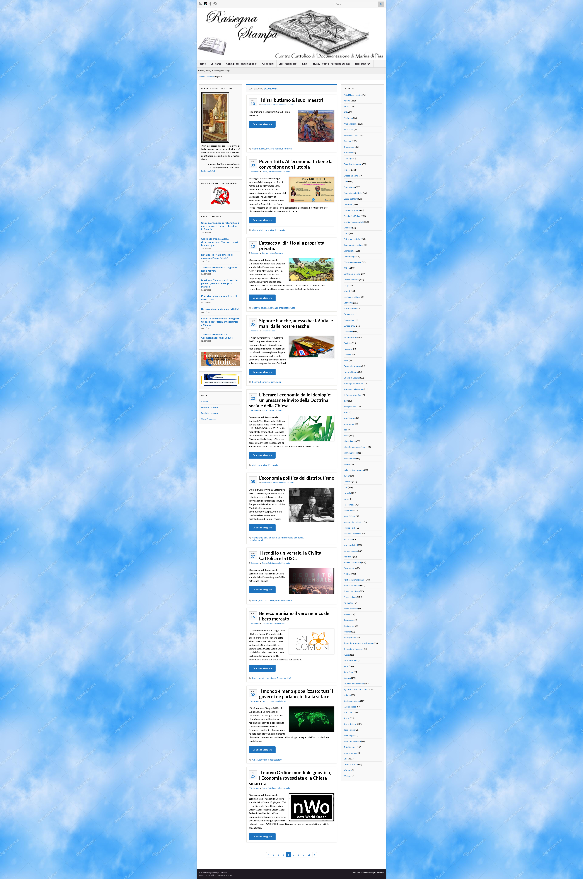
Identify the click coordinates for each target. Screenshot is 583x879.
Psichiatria (348, 602)
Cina (263, 701)
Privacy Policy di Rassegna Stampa (331, 63)
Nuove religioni (351, 545)
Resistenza (349, 626)
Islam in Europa (351, 452)
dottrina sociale (273, 148)
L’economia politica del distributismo (296, 478)
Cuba (346, 233)
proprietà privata (287, 308)
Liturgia (347, 493)
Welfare (347, 776)
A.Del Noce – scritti (353, 95)
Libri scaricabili (287, 63)
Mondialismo (280, 701)
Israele (347, 464)
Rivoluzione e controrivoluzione (358, 643)
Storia (346, 718)
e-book (347, 291)
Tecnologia (349, 735)
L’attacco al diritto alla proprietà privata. (291, 245)
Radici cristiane (351, 608)
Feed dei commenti (210, 413)
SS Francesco (350, 706)
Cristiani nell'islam (352, 216)
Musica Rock (349, 527)
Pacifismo (348, 556)
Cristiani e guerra (352, 210)
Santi (346, 666)
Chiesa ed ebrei (351, 175)
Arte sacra (348, 129)
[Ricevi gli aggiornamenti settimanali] (215, 3)
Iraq (345, 429)
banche (255, 382)
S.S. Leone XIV (350, 660)
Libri (283, 623)
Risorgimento (350, 637)
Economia (210, 76)
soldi (278, 382)
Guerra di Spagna (352, 377)
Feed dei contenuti (210, 407)
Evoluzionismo (350, 337)
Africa (346, 106)
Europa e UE (349, 325)
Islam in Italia (350, 458)
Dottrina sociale (278, 105)
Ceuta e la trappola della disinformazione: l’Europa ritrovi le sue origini (219, 242)
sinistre (347, 695)
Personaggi (349, 568)
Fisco (273, 331)
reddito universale (284, 600)
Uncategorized (351, 753)
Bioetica (347, 141)
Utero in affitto (351, 764)
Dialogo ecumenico (352, 262)
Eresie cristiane (351, 308)
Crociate (348, 227)
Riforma (347, 631)
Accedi (204, 401)
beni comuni (258, 678)
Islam (346, 435)
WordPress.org (208, 419)
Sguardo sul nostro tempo (356, 689)
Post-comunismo (352, 591)
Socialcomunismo (352, 701)
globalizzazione (275, 759)
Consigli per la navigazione (241, 63)
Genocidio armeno (352, 366)
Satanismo (348, 672)
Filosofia (347, 354)
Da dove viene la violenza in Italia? (220, 308)
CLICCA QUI (208, 170)
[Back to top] (576, 872)
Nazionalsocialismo (352, 533)
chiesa (255, 230)
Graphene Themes (224, 875)
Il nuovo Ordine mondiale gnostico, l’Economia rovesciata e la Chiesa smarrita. (290, 778)
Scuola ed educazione (354, 683)
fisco (273, 382)
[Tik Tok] (205, 3)
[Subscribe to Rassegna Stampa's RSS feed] (200, 3)
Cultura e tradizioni (352, 239)
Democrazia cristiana (353, 245)
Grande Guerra (351, 372)
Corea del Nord (351, 198)
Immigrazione (350, 406)
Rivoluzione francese (353, 649)
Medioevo (348, 510)
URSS (346, 758)
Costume (348, 204)
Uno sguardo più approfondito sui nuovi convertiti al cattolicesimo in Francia (220, 226)
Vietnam (348, 770)
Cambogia (348, 158)
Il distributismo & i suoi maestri (291, 100)
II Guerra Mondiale (352, 395)
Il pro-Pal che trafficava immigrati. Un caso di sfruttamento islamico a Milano (220, 321)
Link (304, 63)
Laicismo (348, 481)
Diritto (347, 268)
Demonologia (350, 256)
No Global (348, 539)
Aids (346, 112)
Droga (346, 285)
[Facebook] (210, 3)
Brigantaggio (350, 147)
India (346, 412)
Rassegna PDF (363, 63)
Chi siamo (215, 63)
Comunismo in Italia (353, 193)
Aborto (347, 100)
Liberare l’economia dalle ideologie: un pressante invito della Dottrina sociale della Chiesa (290, 400)
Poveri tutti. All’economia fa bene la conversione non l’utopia (295, 164)
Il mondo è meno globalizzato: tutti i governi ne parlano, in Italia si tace (296, 693)
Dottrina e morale (352, 273)
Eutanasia (348, 331)
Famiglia (347, 343)
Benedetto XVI (351, 135)
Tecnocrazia (349, 729)
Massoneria (349, 504)
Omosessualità (351, 551)
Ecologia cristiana (352, 297)
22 (309, 854)
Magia (346, 499)
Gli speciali (268, 63)
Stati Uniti (348, 712)
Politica (347, 574)
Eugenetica (349, 320)
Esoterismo (349, 314)
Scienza (347, 678)
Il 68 (346, 400)
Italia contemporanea (354, 470)
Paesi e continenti (352, 562)
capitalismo (257, 537)
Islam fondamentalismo (354, 447)
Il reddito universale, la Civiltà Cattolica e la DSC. (290, 555)
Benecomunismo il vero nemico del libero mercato (295, 615)
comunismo (270, 678)
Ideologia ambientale (353, 383)
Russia (347, 654)
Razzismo (348, 614)
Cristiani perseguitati (354, 222)
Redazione (265, 105)
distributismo (258, 148)
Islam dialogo (350, 441)
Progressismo (350, 597)
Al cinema (348, 118)
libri (289, 678)
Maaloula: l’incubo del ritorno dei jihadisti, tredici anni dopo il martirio (219, 283)
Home (202, 63)
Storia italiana (350, 724)
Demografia (349, 250)
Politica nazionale (352, 585)
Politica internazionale (354, 579)
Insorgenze (349, 424)
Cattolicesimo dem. (353, 164)
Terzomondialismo (352, 741)
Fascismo (348, 349)
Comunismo (267, 623)
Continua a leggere (262, 124)
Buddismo (348, 152)
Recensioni (349, 620)
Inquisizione (349, 418)
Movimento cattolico (353, 522)
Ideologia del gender (353, 389)
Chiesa (264, 171)
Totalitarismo (350, 747)
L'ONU (347, 476)
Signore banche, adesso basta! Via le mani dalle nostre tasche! (296, 323)
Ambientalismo (351, 123)
